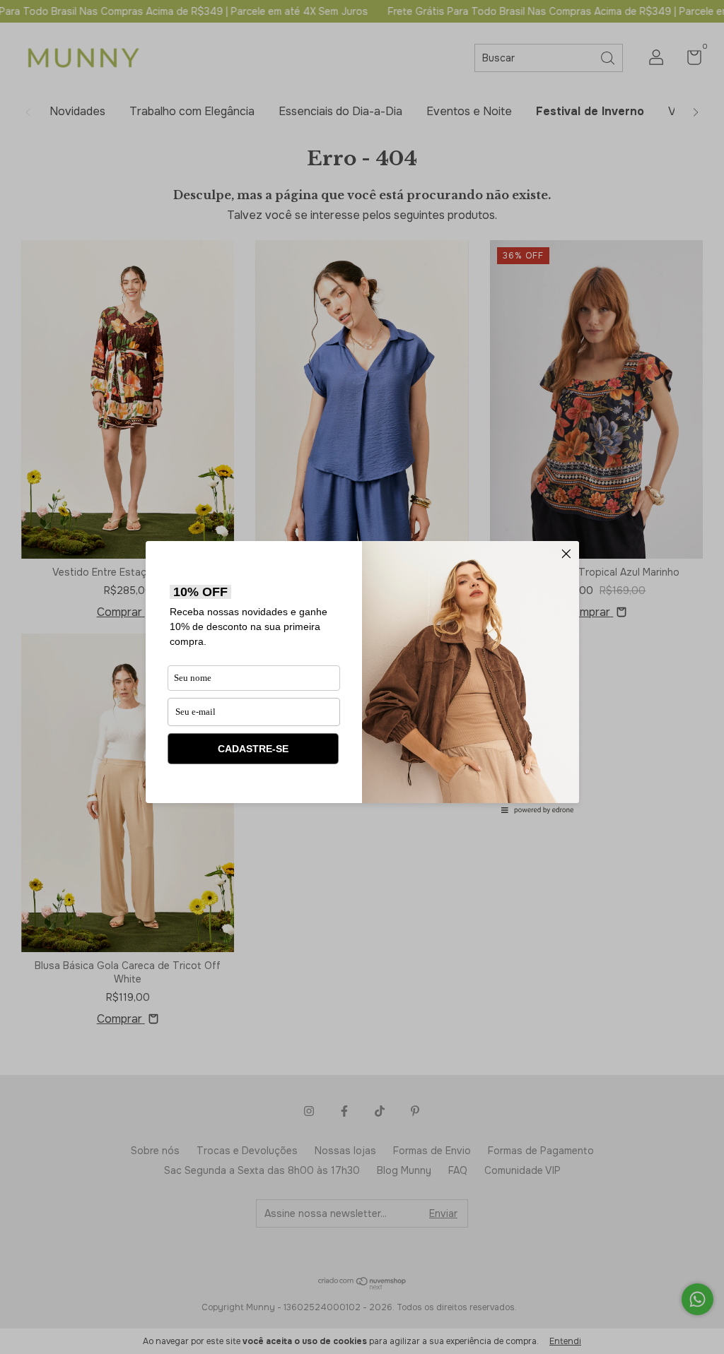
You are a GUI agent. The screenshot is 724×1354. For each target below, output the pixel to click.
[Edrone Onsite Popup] (362, 677)
